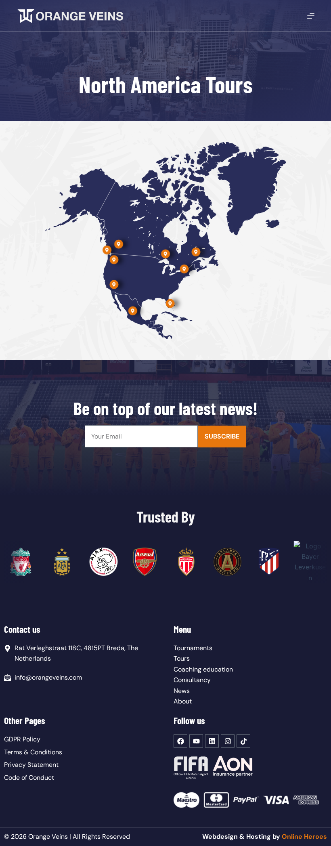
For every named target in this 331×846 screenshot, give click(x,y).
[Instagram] (228, 741)
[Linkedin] (212, 741)
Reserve (114, 836)
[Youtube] (196, 741)
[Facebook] (180, 741)
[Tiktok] (243, 741)
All (76, 836)
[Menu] (310, 15)
